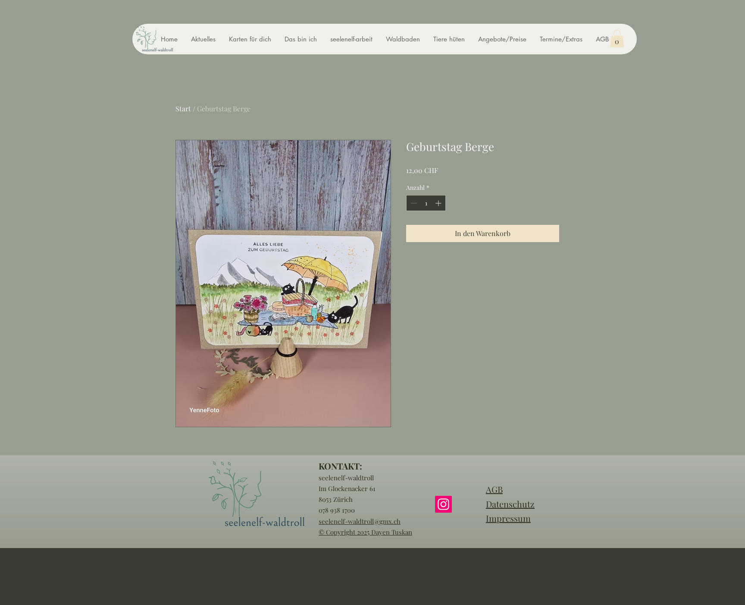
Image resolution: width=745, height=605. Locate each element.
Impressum (508, 518)
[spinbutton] (426, 203)
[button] (617, 38)
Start (183, 108)
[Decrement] (412, 203)
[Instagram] (443, 504)
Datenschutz (510, 504)
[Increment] (439, 203)
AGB (494, 489)
